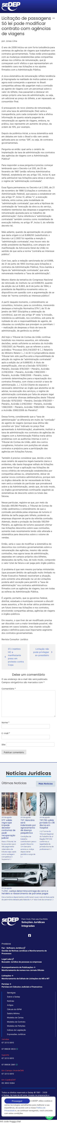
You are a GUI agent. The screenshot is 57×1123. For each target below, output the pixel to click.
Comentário (9, 688)
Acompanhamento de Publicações (23, 968)
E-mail (6, 733)
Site (3, 744)
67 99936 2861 (8, 1064)
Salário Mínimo (13, 1013)
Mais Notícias (46, 783)
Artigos (10, 1005)
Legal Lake (22, 960)
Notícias (10, 1001)
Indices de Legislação (16, 1030)
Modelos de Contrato (16, 1022)
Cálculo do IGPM (14, 1009)
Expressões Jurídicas (16, 1034)
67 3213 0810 (8, 1042)
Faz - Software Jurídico (24, 951)
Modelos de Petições (16, 1026)
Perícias (22, 985)
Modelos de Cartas (15, 1017)
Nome (5, 722)
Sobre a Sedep (13, 997)
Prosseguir (17, 1101)
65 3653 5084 (8, 1083)
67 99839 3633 (9, 1049)
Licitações (26, 977)
